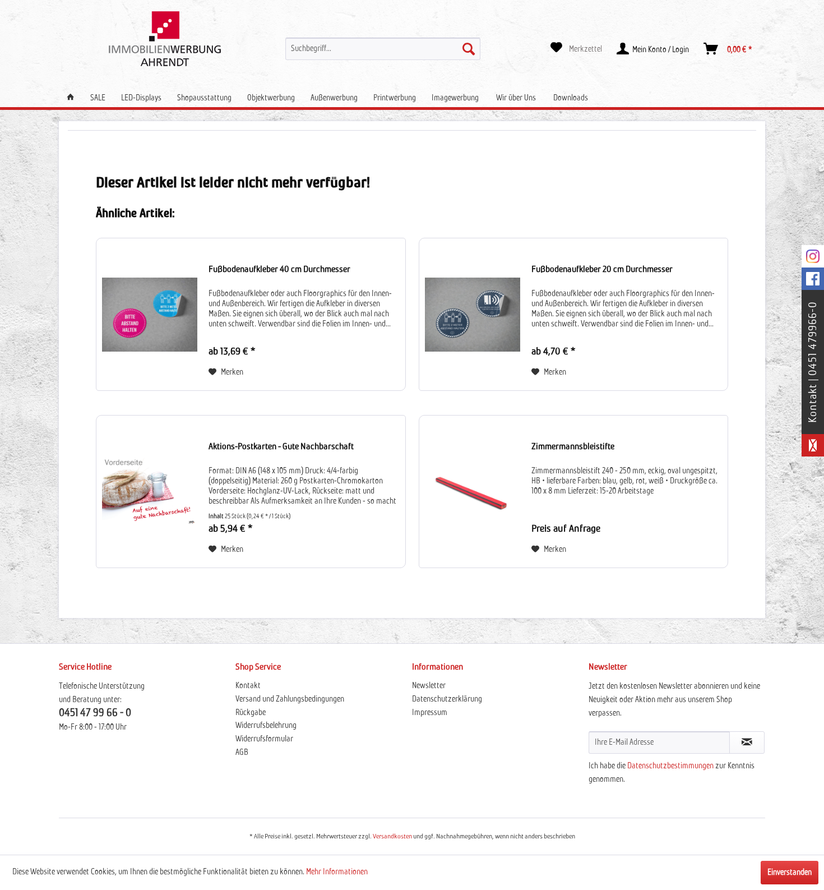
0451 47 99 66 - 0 (95, 713)
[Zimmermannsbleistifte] (472, 491)
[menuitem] (382, 49)
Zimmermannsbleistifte (572, 446)
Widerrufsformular (264, 739)
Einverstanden (789, 873)
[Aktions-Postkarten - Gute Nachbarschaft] (149, 491)
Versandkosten (392, 836)
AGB (241, 753)
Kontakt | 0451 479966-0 (812, 362)
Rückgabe (250, 713)
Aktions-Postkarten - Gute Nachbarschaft (281, 446)
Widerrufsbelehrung (266, 726)
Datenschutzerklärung (447, 699)
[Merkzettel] (576, 49)
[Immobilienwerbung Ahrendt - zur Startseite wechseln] (165, 38)
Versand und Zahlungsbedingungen (289, 699)
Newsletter (429, 686)
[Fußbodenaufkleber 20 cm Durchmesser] (472, 314)
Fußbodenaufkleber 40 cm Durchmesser (279, 269)
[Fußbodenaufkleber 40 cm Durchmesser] (149, 314)
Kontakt (248, 686)
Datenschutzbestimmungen (670, 766)
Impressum (429, 713)
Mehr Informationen (337, 872)
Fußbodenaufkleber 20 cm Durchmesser (602, 269)
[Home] (70, 98)
